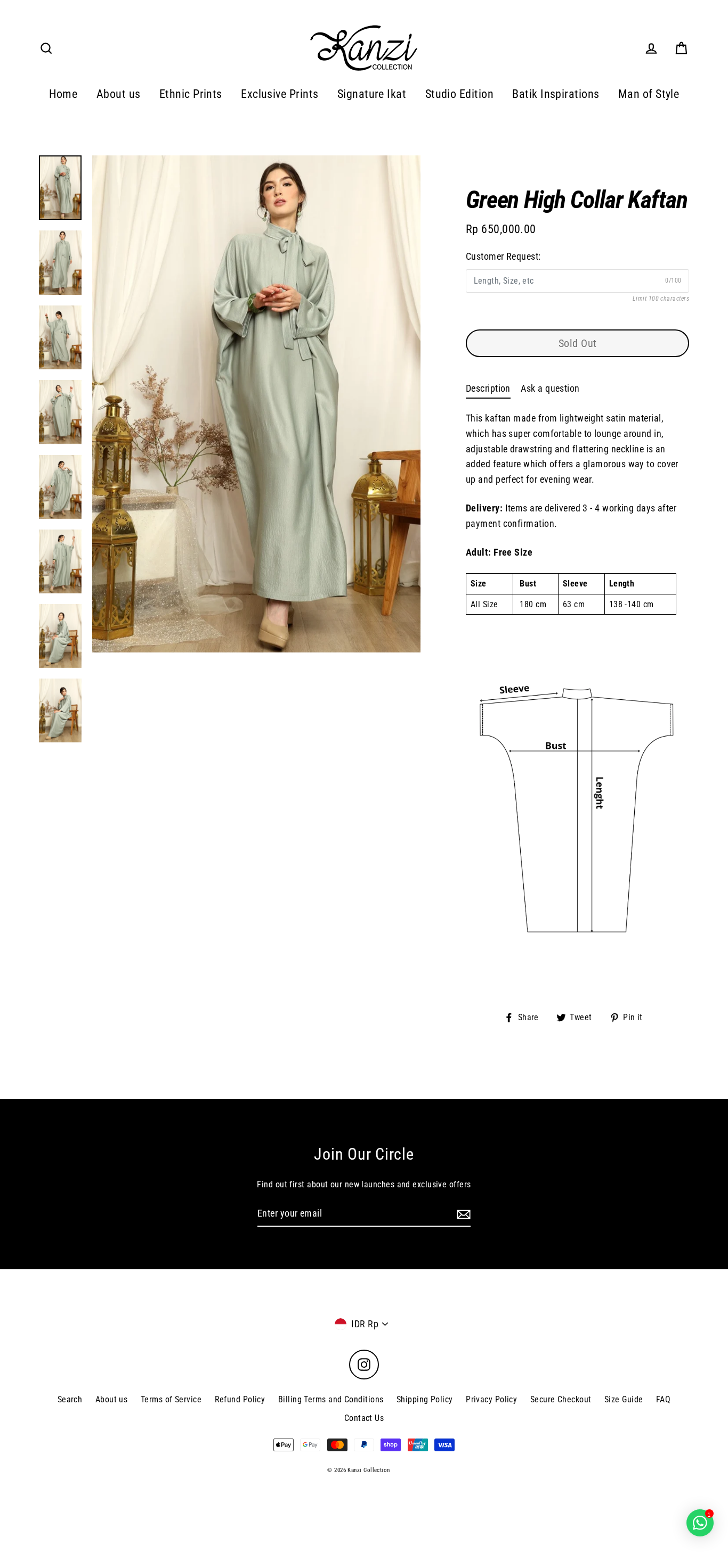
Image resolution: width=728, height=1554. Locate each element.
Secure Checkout (561, 1399)
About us (118, 94)
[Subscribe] (462, 1214)
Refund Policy (240, 1399)
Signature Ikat (371, 94)
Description (488, 388)
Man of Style (648, 94)
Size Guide (623, 1399)
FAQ (663, 1399)
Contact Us (364, 1418)
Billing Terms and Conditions (331, 1399)
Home (63, 94)
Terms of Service (171, 1399)
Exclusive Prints (279, 94)
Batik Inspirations (555, 94)
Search (70, 1399)
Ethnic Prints (190, 94)
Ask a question (550, 388)
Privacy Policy (491, 1399)
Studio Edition (459, 94)
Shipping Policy (425, 1399)
